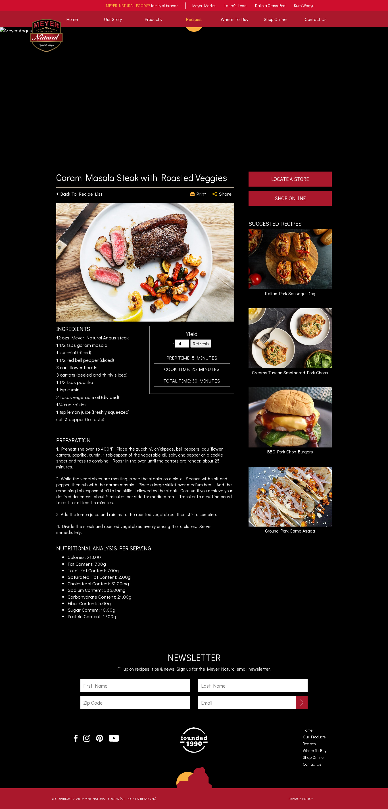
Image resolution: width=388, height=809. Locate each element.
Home (73, 19)
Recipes (194, 19)
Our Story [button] (113, 19)
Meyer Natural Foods (128, 5)
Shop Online (275, 19)
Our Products (314, 737)
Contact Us (312, 764)
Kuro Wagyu (304, 5)
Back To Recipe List (81, 194)
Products (153, 19)
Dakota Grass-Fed (270, 5)
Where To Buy (234, 19)
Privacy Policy (301, 798)
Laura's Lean (235, 5)
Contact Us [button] (316, 19)
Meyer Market (204, 5)
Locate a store (290, 179)
